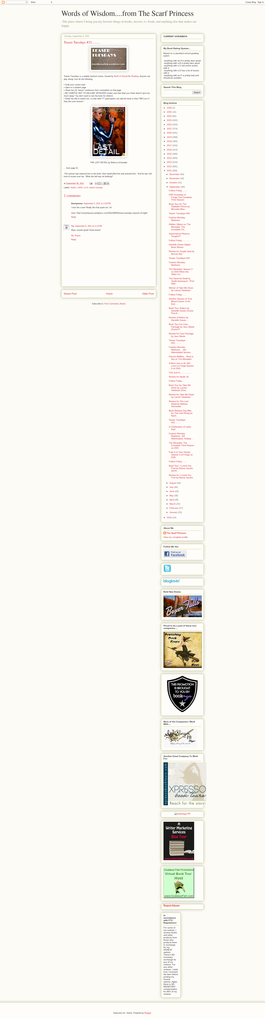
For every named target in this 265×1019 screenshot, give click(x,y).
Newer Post (70, 293)
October (173, 182)
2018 (169, 141)
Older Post (148, 293)
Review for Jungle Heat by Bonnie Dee (181, 252)
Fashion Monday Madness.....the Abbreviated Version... (180, 350)
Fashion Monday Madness (177, 218)
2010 (169, 517)
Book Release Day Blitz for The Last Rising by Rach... (180, 413)
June (172, 491)
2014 (169, 158)
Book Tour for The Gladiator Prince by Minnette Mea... (179, 206)
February (174, 508)
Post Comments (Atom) (114, 304)
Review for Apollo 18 (179, 376)
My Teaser (76, 235)
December (174, 174)
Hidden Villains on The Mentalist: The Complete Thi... (180, 227)
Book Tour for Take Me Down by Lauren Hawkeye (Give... (180, 388)
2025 (169, 112)
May (171, 495)
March (172, 504)
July (171, 487)
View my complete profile (175, 537)
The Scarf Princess (176, 533)
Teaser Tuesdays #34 (179, 258)
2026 (169, 108)
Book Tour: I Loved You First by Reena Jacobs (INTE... (181, 468)
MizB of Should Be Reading (126, 76)
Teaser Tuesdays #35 (179, 213)
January (173, 512)
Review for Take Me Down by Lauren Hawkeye (181, 395)
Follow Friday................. (180, 240)
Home (109, 293)
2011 (169, 170)
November (174, 178)
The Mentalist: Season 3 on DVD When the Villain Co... (180, 272)
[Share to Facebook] (105, 183)
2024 (169, 116)
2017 (169, 145)
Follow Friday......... (178, 190)
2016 (169, 149)
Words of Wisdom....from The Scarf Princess (127, 13)
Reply (73, 217)
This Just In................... (180, 372)
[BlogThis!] (99, 183)
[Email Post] (90, 183)
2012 (169, 166)
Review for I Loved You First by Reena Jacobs (181, 476)
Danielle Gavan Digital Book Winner (179, 245)
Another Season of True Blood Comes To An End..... (180, 301)
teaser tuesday (96, 187)
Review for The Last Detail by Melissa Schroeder (178, 404)
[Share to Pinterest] (107, 183)
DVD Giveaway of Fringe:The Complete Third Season (180, 197)
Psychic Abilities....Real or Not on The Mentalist (181, 357)
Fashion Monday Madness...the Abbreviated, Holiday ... (181, 436)
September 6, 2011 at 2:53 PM (97, 203)
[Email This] (96, 183)
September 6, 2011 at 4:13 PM (88, 226)
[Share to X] (102, 183)
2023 (169, 120)
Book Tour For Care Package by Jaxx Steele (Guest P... (181, 327)
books (73, 187)
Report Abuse (171, 905)
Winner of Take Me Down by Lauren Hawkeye (181, 289)
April (171, 499)
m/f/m (80, 187)
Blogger (147, 1013)
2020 (169, 133)
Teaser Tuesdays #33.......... (177, 341)
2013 (169, 162)
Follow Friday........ (178, 294)
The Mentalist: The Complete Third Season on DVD (181, 445)
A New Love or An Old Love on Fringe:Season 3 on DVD (181, 366)
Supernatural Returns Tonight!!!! (179, 234)
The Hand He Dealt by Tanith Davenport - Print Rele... (181, 281)
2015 (169, 154)
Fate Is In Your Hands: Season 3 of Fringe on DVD (181, 455)
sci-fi (86, 187)
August (173, 483)
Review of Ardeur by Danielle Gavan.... (178, 318)
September (175, 187)
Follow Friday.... (176, 381)
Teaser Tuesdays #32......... (177, 421)
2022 (169, 124)
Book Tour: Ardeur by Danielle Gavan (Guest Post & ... (181, 311)
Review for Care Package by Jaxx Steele (181, 334)
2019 (169, 137)
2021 (169, 128)
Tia (72, 226)
